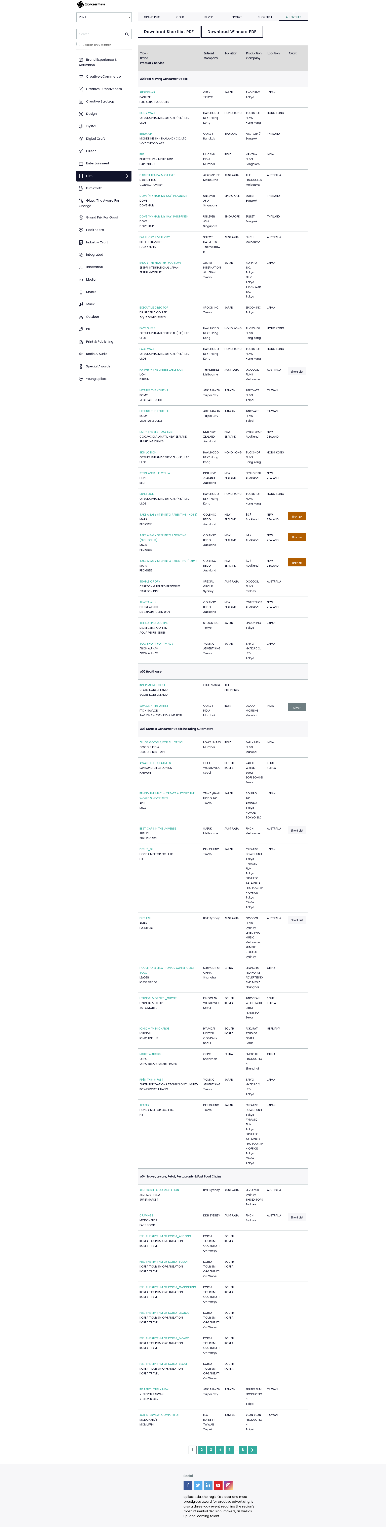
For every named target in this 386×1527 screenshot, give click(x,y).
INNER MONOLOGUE (153, 685)
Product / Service (152, 63)
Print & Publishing (99, 341)
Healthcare (95, 230)
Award (293, 53)
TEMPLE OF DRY (150, 581)
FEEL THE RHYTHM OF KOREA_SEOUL (163, 1364)
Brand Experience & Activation (98, 62)
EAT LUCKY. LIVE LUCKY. (155, 237)
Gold (180, 17)
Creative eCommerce (103, 76)
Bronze (237, 17)
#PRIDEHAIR (147, 92)
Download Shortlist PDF (169, 31)
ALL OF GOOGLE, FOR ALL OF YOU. (162, 742)
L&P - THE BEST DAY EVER (156, 432)
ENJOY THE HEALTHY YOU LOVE (160, 263)
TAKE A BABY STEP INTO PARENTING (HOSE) (168, 515)
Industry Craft (97, 242)
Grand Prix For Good (102, 217)
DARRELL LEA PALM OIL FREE (157, 175)
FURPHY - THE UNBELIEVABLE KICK (161, 370)
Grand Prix (152, 17)
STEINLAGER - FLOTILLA (155, 473)
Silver (208, 17)
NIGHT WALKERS (150, 1054)
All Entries (293, 17)
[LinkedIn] (208, 1485)
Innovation (94, 267)
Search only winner (97, 45)
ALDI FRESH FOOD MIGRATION (159, 1190)
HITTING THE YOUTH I (154, 390)
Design (91, 114)
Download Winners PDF (232, 31)
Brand (144, 58)
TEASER (144, 1105)
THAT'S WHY (148, 602)
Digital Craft (95, 138)
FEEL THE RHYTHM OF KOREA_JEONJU (164, 1313)
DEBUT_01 (146, 849)
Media (90, 279)
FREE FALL (146, 918)
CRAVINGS (146, 1215)
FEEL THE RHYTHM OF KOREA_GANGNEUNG (168, 1287)
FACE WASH (147, 349)
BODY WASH (148, 113)
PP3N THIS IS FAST (151, 1080)
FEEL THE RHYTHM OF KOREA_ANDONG (165, 1236)
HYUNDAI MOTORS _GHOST (158, 998)
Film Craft (94, 188)
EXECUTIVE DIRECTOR (154, 308)
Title (143, 53)
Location (231, 53)
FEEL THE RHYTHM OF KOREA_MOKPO (164, 1338)
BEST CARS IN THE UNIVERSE (158, 829)
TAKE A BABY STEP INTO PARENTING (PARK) (168, 561)
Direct (91, 151)
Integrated (94, 254)
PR (88, 329)
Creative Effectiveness (104, 89)
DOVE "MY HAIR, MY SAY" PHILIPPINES (164, 216)
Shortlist (265, 17)
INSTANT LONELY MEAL (154, 1389)
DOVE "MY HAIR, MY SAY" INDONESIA (163, 196)
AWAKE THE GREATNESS (155, 763)
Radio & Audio (96, 354)
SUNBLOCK (147, 494)
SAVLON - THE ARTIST (154, 706)
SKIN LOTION (148, 452)
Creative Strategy (100, 101)
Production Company (254, 55)
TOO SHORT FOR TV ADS (156, 644)
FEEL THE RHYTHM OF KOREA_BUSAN (164, 1262)
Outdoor (92, 316)
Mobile (91, 292)
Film (89, 175)
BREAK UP (146, 134)
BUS (142, 154)
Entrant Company (211, 55)
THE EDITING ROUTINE (154, 623)
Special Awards (98, 366)
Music (90, 304)
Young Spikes (96, 378)
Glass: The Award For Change (99, 203)
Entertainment (97, 163)
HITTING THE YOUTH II (154, 411)
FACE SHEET (147, 328)
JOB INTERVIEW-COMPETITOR (160, 1415)
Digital (91, 126)
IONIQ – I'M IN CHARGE (154, 1029)
